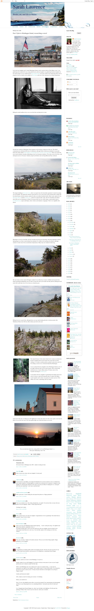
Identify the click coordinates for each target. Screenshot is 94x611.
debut (73, 510)
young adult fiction (73, 528)
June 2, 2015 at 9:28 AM (21, 475)
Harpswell (69, 495)
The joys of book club (72, 133)
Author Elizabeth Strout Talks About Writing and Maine (77, 454)
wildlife (74, 526)
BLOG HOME (15, 26)
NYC (75, 499)
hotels (21, 456)
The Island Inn (26, 193)
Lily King (72, 313)
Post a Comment (18, 594)
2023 (69, 204)
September (71, 228)
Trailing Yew (28, 197)
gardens (68, 513)
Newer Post (15, 597)
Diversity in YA (71, 172)
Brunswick (69, 493)
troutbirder (70, 142)
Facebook (70, 66)
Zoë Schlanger (70, 295)
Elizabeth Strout (73, 341)
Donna (17, 513)
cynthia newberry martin (21, 492)
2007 (69, 273)
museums (74, 516)
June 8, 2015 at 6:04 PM (21, 519)
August (71, 230)
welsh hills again (71, 131)
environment (69, 512)
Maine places (25, 456)
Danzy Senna (73, 329)
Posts (69, 82)
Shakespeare (78, 502)
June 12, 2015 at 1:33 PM (21, 533)
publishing (75, 519)
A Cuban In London (20, 501)
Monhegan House (17, 197)
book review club (73, 504)
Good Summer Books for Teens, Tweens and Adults (75, 237)
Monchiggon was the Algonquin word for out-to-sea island (37, 152)
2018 (69, 214)
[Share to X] (36, 454)
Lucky (71, 346)
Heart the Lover (73, 312)
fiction (79, 512)
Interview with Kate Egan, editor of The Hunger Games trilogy (77, 403)
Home (37, 597)
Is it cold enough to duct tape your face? (77, 362)
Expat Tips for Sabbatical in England (77, 389)
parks (67, 518)
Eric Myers (75, 52)
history (76, 513)
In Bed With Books (72, 157)
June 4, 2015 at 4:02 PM (21, 509)
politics (79, 518)
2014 (69, 258)
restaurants (74, 521)
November (71, 224)
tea (76, 524)
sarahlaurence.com (70, 198)
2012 (69, 263)
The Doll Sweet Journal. (73, 125)
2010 (69, 267)
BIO (26, 26)
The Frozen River (73, 323)
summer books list (70, 524)
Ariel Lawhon (73, 324)
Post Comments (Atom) (23, 600)
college (71, 508)
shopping (68, 522)
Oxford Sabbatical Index (71, 70)
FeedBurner (76, 100)
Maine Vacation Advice (71, 68)
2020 (69, 210)
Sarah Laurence (29, 7)
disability (79, 510)
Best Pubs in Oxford (76, 428)
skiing (73, 522)
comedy (75, 508)
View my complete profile (71, 54)
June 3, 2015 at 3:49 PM (21, 496)
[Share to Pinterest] (39, 454)
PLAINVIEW (58, 608)
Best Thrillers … (71, 153)
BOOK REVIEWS (45, 26)
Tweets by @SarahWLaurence (72, 279)
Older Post (59, 597)
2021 (69, 208)
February (71, 254)
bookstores (72, 507)
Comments (70, 84)
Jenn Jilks (18, 471)
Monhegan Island (31, 456)
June (70, 234)
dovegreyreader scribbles (73, 163)
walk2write (18, 479)
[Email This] (34, 454)
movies (68, 516)
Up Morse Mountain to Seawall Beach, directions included (77, 377)
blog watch (72, 503)
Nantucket (79, 498)
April (70, 250)
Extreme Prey (70, 143)
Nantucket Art (74, 71)
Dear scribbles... (71, 164)
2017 (69, 216)
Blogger (68, 608)
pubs (80, 519)
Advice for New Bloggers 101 (77, 440)
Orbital (71, 317)
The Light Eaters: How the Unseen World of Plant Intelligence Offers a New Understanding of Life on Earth (74, 291)
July (70, 232)
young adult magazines (70, 529)
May (70, 248)
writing (37, 456)
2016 (69, 218)
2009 (69, 269)
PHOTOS (38, 26)
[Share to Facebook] (38, 454)
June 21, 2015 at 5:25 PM (21, 591)
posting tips (69, 519)
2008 (69, 271)
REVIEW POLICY (53, 26)
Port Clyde (34, 75)
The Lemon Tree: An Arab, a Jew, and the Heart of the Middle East (75, 336)
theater (79, 524)
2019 (69, 212)
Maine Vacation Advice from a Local (77, 416)
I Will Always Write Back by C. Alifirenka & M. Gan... (75, 240)
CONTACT (61, 26)
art (67, 503)
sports (77, 522)
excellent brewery (17, 200)
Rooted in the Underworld (73, 122)
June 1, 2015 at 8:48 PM (21, 466)
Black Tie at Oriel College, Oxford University (74, 480)
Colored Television (74, 328)
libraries (75, 515)
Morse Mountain (69, 498)
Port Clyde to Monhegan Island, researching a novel (74, 244)
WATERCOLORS (31, 26)
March (70, 252)
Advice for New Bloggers (71, 67)
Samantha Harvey (73, 318)
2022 (69, 206)
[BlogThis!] (35, 454)
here (54, 449)
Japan (74, 495)
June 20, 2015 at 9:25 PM (21, 553)
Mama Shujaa (71, 136)
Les (17, 547)
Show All (79, 146)
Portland (72, 501)
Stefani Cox (70, 168)
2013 (69, 260)
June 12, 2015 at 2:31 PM (21, 543)
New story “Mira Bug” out (73, 169)
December (71, 222)
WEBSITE (21, 26)
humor (80, 513)
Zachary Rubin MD (71, 309)
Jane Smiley (73, 347)
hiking (18, 456)
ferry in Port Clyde (35, 73)
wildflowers (68, 526)
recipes (67, 521)
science (79, 521)
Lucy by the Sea (73, 340)
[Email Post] (31, 454)
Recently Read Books (74, 286)
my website (68, 64)
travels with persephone (73, 121)
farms (74, 512)
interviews (69, 515)
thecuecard (18, 537)
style (80, 522)
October (71, 226)
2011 (69, 265)
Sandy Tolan (73, 338)
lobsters (79, 515)
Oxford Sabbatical (71, 500)
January (71, 256)
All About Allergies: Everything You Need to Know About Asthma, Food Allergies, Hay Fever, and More (74, 305)
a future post (43, 371)
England (78, 494)
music (80, 516)
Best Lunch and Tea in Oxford (77, 467)
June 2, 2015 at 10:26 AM (21, 488)
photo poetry (73, 518)
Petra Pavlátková (20, 523)
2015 (69, 220)
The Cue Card (71, 152)
